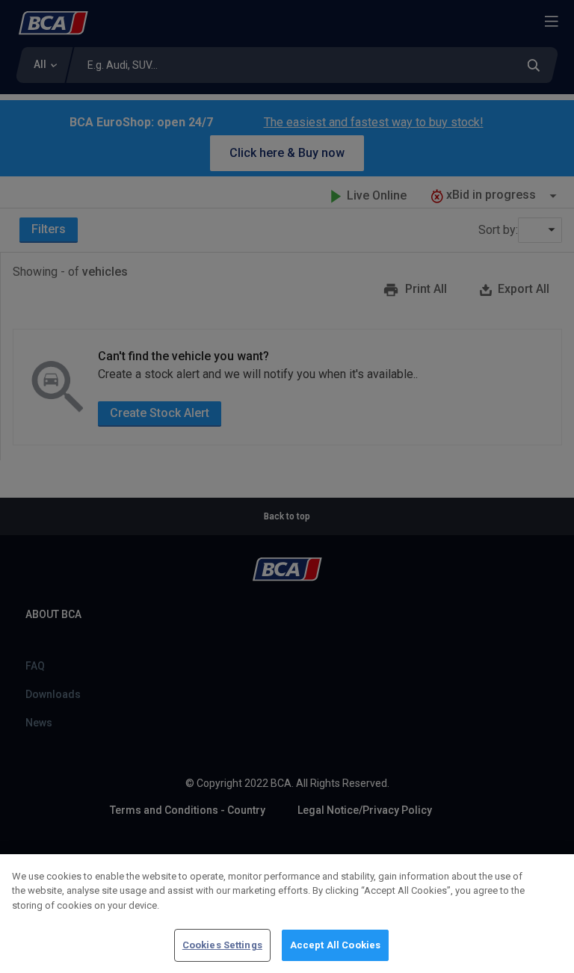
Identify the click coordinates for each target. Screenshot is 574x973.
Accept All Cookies (335, 945)
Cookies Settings (222, 945)
